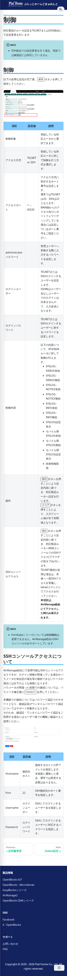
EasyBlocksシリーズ (15, 890)
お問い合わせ (10, 944)
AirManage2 (10, 895)
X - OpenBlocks (12, 925)
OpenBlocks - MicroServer (19, 885)
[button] (5, 3)
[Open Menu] (59, 968)
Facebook (8, 919)
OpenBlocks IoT (12, 879)
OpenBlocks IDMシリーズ (18, 900)
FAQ (5, 949)
